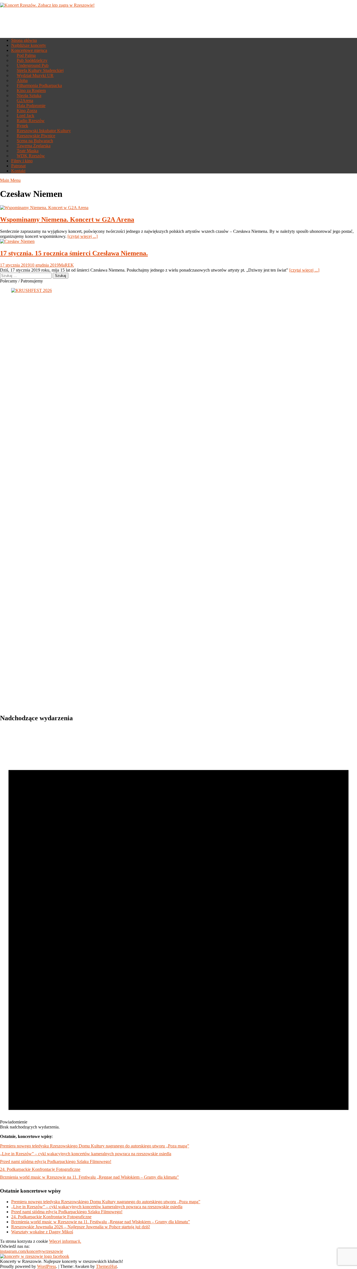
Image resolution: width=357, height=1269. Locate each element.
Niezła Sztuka (29, 95)
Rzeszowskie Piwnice (36, 135)
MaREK (66, 265)
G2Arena (25, 100)
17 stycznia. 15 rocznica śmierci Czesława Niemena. (74, 253)
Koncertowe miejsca (29, 50)
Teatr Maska (27, 150)
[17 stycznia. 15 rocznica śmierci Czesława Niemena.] (17, 241)
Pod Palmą (26, 55)
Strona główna (24, 40)
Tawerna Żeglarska (33, 145)
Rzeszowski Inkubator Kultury (44, 130)
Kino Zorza (27, 110)
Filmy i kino (22, 160)
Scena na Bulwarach (35, 140)
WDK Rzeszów (31, 155)
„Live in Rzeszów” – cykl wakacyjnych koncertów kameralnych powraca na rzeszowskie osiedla (85, 1153)
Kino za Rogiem (31, 90)
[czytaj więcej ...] (82, 236)
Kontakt (18, 170)
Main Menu (10, 180)
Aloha (22, 80)
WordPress (46, 1266)
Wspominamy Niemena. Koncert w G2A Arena (67, 219)
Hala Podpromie (31, 105)
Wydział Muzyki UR (35, 75)
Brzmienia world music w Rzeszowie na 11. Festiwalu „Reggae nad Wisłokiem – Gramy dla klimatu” (89, 1177)
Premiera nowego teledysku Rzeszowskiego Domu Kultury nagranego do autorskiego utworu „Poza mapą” (94, 1146)
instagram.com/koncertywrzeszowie (31, 1251)
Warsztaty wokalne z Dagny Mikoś (42, 1231)
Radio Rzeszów (31, 120)
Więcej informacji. (65, 1241)
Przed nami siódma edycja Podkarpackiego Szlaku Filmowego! (55, 1161)
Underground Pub (33, 65)
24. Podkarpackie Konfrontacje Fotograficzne (40, 1169)
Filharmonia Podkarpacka (39, 85)
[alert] (178, 928)
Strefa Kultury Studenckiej (40, 70)
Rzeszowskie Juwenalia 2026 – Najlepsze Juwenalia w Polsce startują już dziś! (80, 1226)
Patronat (18, 165)
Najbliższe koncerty (28, 45)
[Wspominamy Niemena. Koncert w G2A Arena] (44, 207)
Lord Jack (25, 115)
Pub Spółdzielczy (32, 60)
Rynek (22, 125)
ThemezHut (106, 1266)
